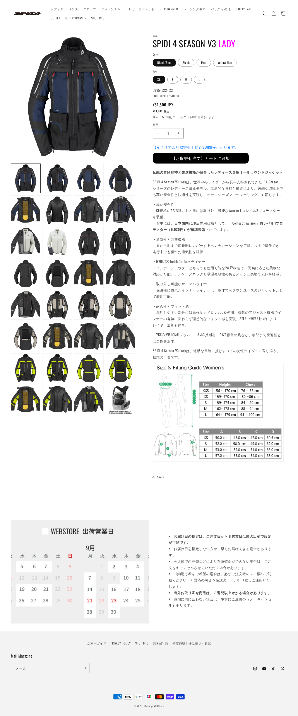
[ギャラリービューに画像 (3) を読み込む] (89, 178)
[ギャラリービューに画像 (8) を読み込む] (120, 210)
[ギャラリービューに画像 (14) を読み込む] (57, 273)
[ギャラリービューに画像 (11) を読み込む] (89, 241)
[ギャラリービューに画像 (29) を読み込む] (25, 399)
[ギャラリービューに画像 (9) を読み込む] (25, 241)
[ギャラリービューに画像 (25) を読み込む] (25, 368)
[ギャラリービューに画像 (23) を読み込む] (89, 336)
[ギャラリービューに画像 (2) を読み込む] (57, 178)
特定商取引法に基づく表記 (192, 643)
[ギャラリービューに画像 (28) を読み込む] (120, 368)
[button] (76, 18)
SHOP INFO (142, 643)
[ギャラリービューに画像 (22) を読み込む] (57, 336)
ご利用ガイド (96, 643)
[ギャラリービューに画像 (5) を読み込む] (25, 210)
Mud (203, 62)
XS (159, 79)
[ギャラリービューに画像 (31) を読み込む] (89, 399)
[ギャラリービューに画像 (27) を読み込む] (89, 368)
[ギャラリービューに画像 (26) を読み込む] (57, 368)
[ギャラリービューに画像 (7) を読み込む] (89, 210)
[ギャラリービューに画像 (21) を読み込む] (25, 336)
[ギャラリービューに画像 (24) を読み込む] (120, 336)
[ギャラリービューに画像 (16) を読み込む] (120, 273)
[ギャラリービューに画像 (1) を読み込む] (25, 178)
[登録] (84, 668)
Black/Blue (164, 62)
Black (186, 62)
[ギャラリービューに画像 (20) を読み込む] (120, 305)
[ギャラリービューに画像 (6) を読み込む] (57, 210)
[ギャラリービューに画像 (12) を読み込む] (120, 241)
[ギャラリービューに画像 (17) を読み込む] (25, 305)
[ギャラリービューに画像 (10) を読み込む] (57, 241)
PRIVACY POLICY (121, 643)
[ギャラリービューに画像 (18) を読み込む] (57, 305)
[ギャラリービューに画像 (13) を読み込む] (25, 273)
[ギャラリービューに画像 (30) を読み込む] (57, 399)
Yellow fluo (225, 62)
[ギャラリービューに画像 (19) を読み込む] (89, 305)
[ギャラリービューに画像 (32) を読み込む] (120, 399)
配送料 (166, 117)
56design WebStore (154, 706)
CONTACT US (160, 643)
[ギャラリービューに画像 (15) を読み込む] (89, 273)
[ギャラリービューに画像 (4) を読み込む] (120, 178)
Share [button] (160, 477)
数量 (156, 125)
